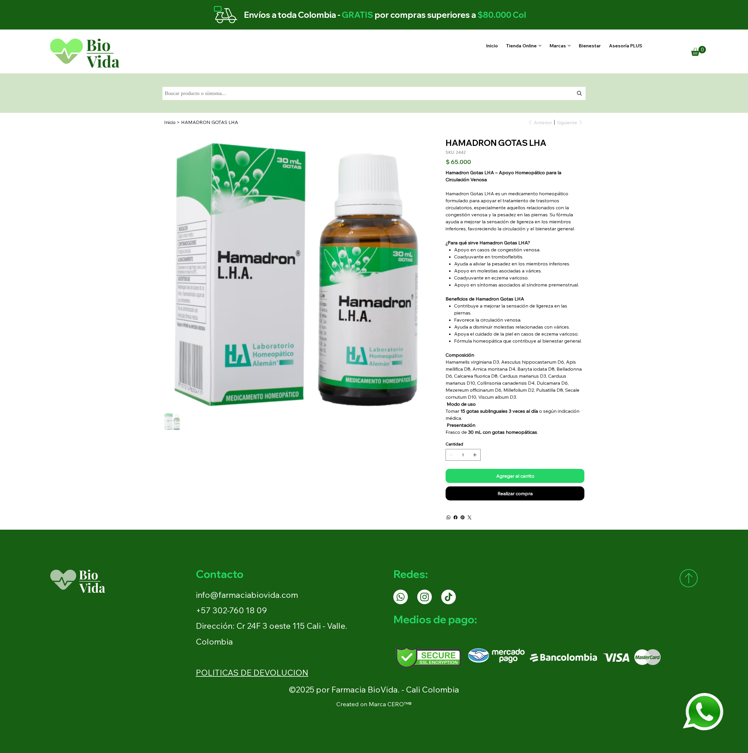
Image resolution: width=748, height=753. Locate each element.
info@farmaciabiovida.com (247, 595)
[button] (698, 51)
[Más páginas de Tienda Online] (540, 45)
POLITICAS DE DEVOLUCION (252, 672)
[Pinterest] (462, 517)
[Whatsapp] (400, 597)
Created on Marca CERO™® (374, 704)
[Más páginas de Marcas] (569, 45)
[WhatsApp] (448, 517)
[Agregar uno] (475, 455)
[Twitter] (469, 517)
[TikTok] (448, 597)
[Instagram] (424, 597)
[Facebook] (455, 517)
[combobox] (374, 93)
